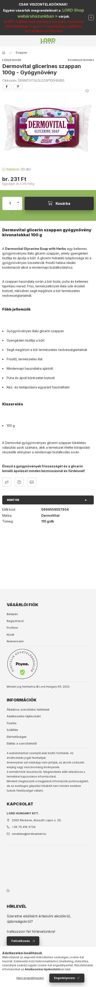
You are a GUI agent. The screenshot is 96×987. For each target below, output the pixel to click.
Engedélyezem (64, 978)
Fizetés (12, 723)
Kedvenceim (15, 641)
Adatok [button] (13, 500)
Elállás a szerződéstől (22, 743)
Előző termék (12, 60)
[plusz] (18, 200)
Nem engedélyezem (30, 978)
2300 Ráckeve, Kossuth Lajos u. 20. (36, 820)
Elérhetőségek (17, 736)
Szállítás (12, 730)
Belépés (12, 614)
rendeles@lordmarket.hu (29, 834)
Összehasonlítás (6, 482)
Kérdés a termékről (19, 482)
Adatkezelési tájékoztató (24, 716)
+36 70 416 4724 (23, 827)
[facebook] (6, 86)
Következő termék (80, 60)
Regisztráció (15, 621)
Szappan (21, 52)
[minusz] (18, 206)
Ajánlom (31, 482)
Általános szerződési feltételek (28, 709)
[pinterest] (17, 86)
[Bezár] (91, 17)
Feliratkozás (20, 941)
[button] (48, 128)
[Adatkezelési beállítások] (8, 890)
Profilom (12, 627)
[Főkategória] (3, 53)
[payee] (22, 663)
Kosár (11, 634)
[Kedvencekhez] (87, 91)
